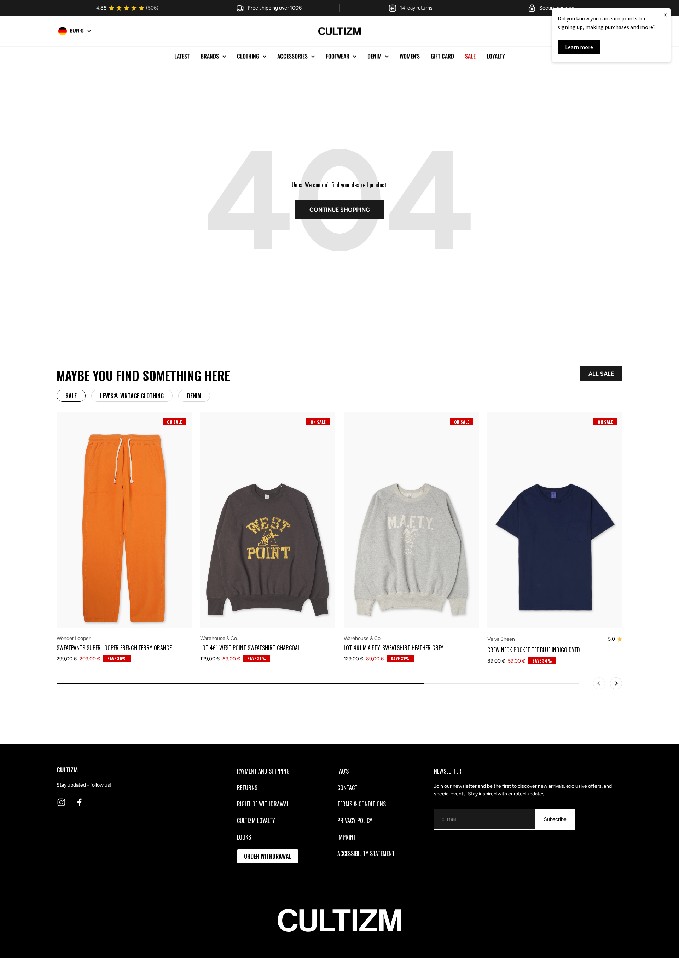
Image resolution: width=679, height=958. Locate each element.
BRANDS (210, 56)
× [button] (665, 14)
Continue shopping (339, 209)
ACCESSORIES (292, 56)
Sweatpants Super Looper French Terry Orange (114, 647)
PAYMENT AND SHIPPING (263, 771)
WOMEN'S (410, 56)
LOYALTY (496, 56)
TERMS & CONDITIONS (361, 804)
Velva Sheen (501, 639)
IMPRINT (346, 837)
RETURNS (247, 787)
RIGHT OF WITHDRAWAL (263, 804)
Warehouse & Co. (219, 638)
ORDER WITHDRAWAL (267, 856)
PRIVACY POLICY (354, 820)
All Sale (601, 373)
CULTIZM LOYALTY (256, 820)
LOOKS (244, 837)
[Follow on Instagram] (61, 802)
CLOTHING (248, 56)
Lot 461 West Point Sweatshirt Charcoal (250, 647)
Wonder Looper (74, 638)
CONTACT (347, 787)
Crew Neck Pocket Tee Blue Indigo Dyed (533, 650)
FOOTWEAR (337, 56)
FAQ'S (343, 771)
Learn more (579, 47)
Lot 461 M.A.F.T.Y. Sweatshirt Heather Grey (393, 647)
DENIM (374, 56)
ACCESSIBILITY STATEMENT (366, 853)
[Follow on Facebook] (79, 802)
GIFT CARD (442, 56)
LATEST (182, 56)
